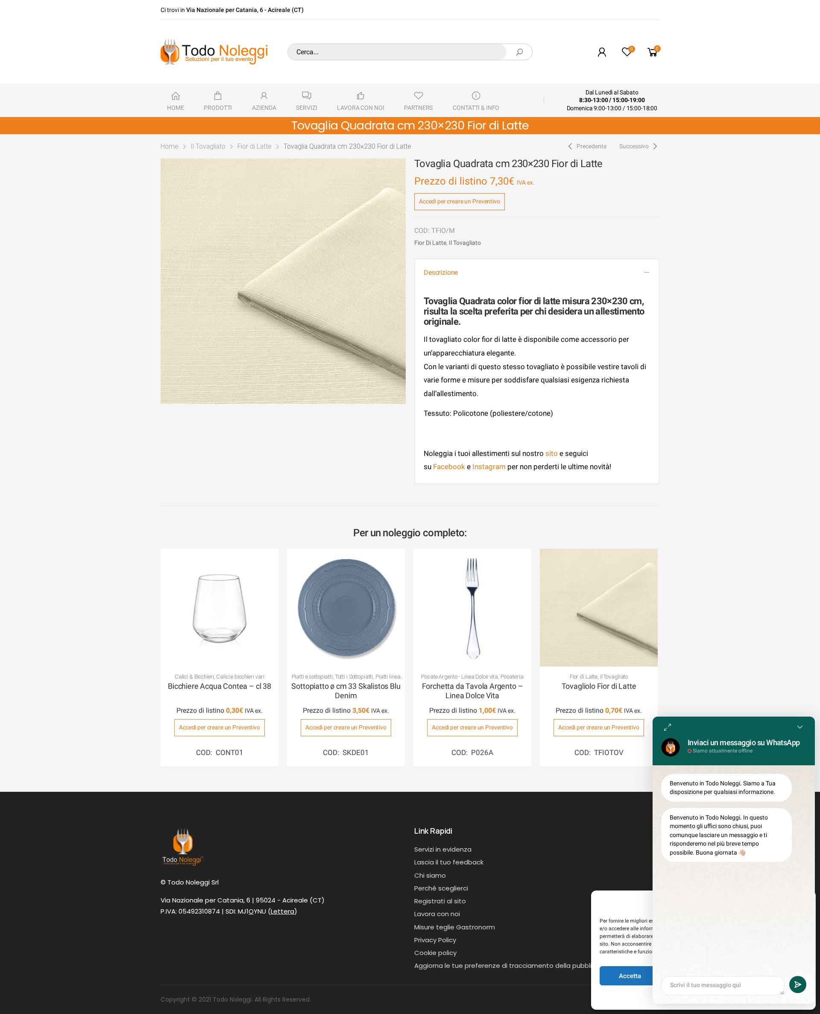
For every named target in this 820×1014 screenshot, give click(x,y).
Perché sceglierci (441, 888)
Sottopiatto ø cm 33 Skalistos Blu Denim (345, 691)
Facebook (448, 466)
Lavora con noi (437, 913)
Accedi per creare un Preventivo (459, 201)
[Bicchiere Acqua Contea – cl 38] (219, 608)
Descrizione (441, 272)
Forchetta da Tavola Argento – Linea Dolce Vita (472, 691)
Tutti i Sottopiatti (354, 676)
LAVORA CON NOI (360, 107)
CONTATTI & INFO (476, 107)
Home (170, 146)
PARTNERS (418, 107)
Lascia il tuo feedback (448, 862)
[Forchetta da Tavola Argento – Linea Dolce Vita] (472, 608)
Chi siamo (430, 875)
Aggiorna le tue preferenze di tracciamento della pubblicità (509, 965)
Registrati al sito (440, 900)
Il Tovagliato (208, 146)
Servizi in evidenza (443, 849)
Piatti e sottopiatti (312, 676)
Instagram (489, 466)
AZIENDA (264, 107)
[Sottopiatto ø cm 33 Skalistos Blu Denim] (346, 608)
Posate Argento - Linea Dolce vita (459, 676)
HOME (175, 107)
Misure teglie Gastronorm (454, 927)
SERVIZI (306, 107)
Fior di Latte (254, 146)
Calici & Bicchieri (194, 676)
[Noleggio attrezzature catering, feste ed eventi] (214, 52)
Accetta (630, 976)
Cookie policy (435, 952)
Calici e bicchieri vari (240, 676)
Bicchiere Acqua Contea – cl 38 (219, 686)
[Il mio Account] (601, 51)
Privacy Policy (435, 939)
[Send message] (797, 984)
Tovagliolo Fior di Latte (599, 686)
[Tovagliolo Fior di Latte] (599, 608)
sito (551, 453)
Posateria (512, 676)
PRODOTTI (218, 107)
